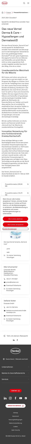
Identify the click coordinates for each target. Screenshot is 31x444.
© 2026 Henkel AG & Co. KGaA (15, 436)
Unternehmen (7, 367)
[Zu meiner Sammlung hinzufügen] (27, 185)
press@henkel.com (12, 282)
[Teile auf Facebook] (17, 340)
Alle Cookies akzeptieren (16, 225)
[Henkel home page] (2, 13)
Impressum (15, 416)
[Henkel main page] (4, 3)
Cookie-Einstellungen (10, 229)
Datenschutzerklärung (15, 423)
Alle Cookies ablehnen (15, 219)
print (8, 249)
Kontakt (14, 390)
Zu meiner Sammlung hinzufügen (14, 256)
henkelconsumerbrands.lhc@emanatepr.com (16, 311)
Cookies (15, 426)
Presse (8, 12)
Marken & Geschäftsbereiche (13, 373)
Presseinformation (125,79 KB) (13, 194)
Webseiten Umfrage (14, 405)
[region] (15, 213)
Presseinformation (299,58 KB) (13, 185)
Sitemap (15, 412)
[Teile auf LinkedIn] (14, 340)
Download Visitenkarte (13, 285)
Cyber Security (15, 430)
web (8, 252)
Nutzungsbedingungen (15, 419)
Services (5, 379)
